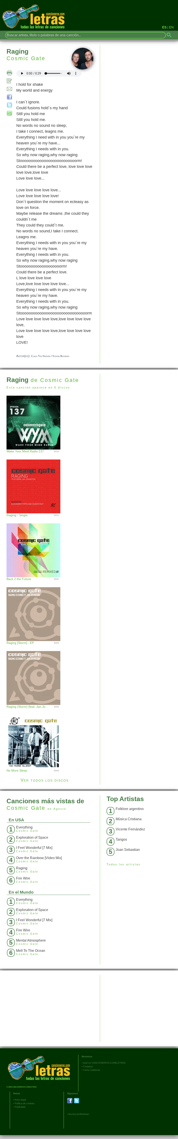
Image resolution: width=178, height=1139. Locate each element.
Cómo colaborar (91, 1070)
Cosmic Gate (26, 58)
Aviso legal (20, 1099)
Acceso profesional (78, 1114)
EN (171, 27)
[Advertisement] (139, 404)
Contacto (88, 1066)
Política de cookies (25, 1103)
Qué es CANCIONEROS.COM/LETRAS (104, 1062)
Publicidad (20, 1107)
